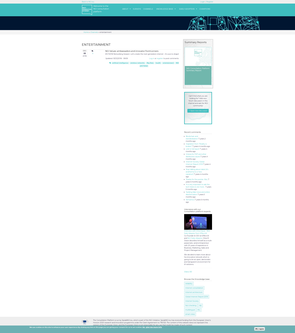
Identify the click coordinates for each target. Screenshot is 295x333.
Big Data (150, 63)
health (158, 63)
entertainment (168, 63)
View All (188, 272)
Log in (151, 58)
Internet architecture (193, 292)
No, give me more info (152, 327)
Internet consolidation (194, 288)
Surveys (137, 9)
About (124, 9)
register (160, 58)
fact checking (190, 305)
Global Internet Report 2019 (196, 297)
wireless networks (137, 63)
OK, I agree (259, 329)
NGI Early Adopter (195, 238)
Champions (204, 9)
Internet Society (192, 301)
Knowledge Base (163, 9)
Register (209, 2)
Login (202, 2)
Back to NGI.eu (88, 2)
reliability (188, 284)
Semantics (190, 200)
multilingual (190, 310)
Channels (148, 9)
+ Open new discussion (198, 111)
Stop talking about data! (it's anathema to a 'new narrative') (197, 171)
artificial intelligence (120, 63)
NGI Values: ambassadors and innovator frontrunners (131, 51)
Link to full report (192, 149)
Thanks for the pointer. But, (197, 179)
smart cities (190, 314)
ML (199, 310)
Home (86, 32)
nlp (200, 305)
